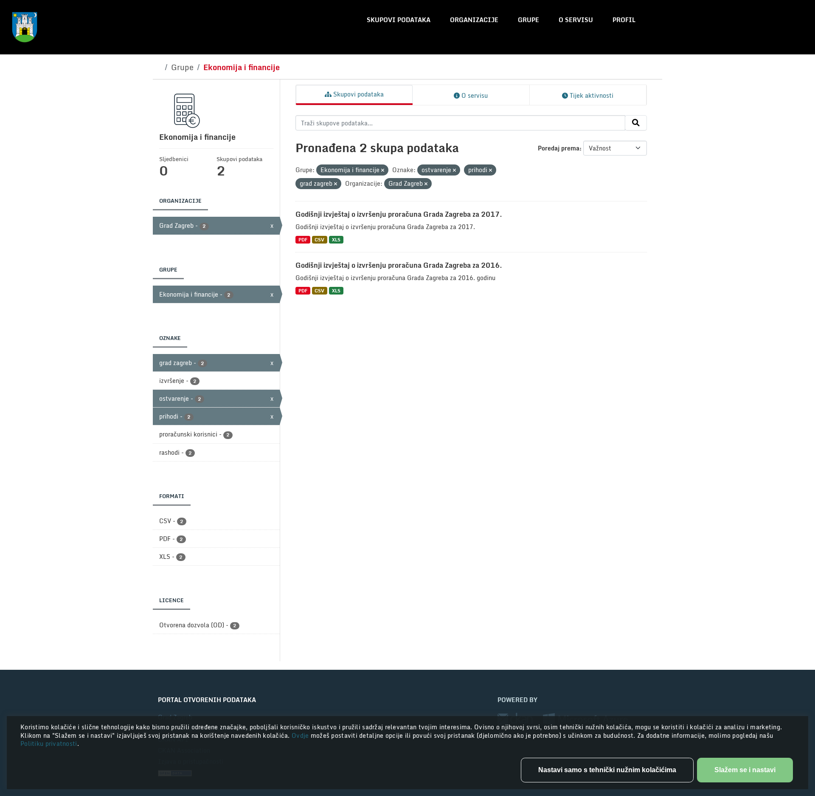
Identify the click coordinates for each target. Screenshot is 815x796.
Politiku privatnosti (48, 743)
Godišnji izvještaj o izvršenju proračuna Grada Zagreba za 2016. (398, 265)
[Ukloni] (382, 170)
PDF (302, 239)
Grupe (528, 20)
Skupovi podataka (398, 20)
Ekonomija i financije (241, 67)
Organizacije (474, 20)
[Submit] (636, 122)
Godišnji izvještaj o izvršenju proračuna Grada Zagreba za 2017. (398, 214)
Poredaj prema (558, 148)
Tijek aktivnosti (590, 95)
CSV (319, 239)
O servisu (576, 20)
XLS (336, 239)
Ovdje (301, 735)
